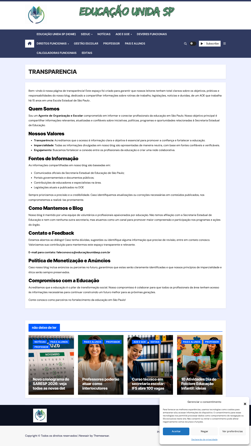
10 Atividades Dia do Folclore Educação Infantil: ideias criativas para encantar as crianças (199, 388)
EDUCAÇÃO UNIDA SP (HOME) (56, 34)
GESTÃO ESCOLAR (86, 43)
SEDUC (86, 34)
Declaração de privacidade (204, 439)
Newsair (84, 435)
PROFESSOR (111, 43)
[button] (243, 402)
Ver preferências (232, 431)
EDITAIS (87, 53)
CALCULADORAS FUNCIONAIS (57, 53)
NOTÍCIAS (103, 34)
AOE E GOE (123, 34)
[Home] (29, 44)
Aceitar (176, 431)
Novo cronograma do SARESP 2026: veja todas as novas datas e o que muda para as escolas (51, 388)
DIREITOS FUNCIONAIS (52, 43)
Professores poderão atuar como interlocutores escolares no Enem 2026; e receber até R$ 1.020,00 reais (100, 390)
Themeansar (101, 435)
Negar (204, 431)
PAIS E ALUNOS (135, 43)
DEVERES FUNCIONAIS (152, 34)
